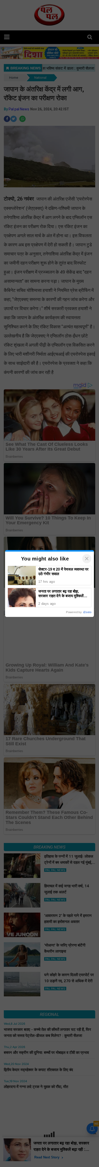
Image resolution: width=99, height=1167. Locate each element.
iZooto (87, 612)
